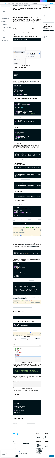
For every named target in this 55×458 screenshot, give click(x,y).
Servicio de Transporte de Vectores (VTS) (39, 451)
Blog (30, 3)
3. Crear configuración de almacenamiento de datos (49, 15)
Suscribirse (26, 443)
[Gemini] (19, 451)
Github (46, 446)
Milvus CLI (37, 444)
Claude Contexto (38, 453)
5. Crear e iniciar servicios (47, 17)
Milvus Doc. (38, 390)
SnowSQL (22, 36)
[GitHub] (14, 448)
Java (16, 423)
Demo (45, 436)
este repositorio (34, 146)
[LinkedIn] (20, 448)
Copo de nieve (5, 36)
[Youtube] (22, 448)
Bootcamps (46, 435)
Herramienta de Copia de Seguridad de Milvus (39, 449)
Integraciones (33, 423)
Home (3, 8)
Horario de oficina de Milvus (48, 443)
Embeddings (29, 423)
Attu (36, 443)
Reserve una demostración (46, 3)
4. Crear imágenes (46, 16)
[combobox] (35, 3)
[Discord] (18, 448)
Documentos (18, 3)
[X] (16, 448)
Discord (46, 445)
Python (14, 423)
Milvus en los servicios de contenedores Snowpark (47, 9)
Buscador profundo (39, 452)
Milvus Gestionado (39, 437)
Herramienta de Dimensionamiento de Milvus (39, 446)
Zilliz (14, 438)
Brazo (4, 37)
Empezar (52, 3)
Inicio (13, 5)
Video (46, 437)
